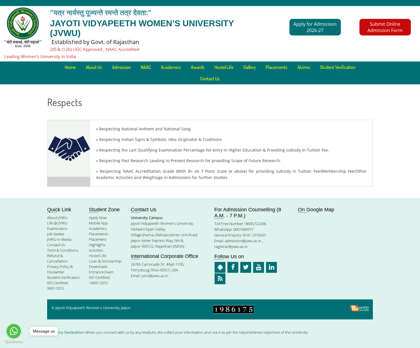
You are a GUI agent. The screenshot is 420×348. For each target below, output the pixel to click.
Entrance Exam (101, 272)
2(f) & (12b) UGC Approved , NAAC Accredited (94, 49)
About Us (94, 67)
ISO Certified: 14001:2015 (99, 280)
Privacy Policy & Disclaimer (60, 269)
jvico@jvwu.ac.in (154, 275)
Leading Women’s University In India (40, 56)
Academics (98, 228)
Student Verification (337, 67)
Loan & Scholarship (105, 261)
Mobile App (98, 223)
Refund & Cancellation (57, 258)
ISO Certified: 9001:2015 (58, 285)
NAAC (146, 67)
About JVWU (57, 217)
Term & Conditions (62, 250)
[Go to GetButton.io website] (14, 342)
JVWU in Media (59, 239)
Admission (121, 67)
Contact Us (210, 78)
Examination (57, 228)
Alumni (303, 67)
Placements (276, 67)
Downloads (98, 266)
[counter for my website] (233, 309)
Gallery (249, 67)
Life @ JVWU (57, 223)
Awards (198, 67)
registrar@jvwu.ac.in (231, 246)
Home (70, 67)
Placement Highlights (97, 242)
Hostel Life (224, 67)
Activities (96, 250)
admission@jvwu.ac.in (243, 240)
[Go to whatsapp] (14, 331)
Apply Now (98, 217)
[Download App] (220, 267)
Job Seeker (56, 233)
